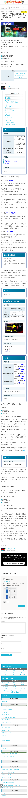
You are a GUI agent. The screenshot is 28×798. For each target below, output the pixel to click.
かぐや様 (5, 686)
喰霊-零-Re (4, 701)
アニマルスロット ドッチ (7, 787)
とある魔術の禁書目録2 (7, 709)
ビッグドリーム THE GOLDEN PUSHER (11, 769)
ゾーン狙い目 (8, 117)
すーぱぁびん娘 (5, 714)
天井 (7, 95)
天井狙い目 (8, 115)
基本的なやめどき (9, 122)
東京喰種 (5, 684)
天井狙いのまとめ (10, 124)
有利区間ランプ (9, 109)
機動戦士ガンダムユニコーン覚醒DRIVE (11, 785)
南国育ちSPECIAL (6, 740)
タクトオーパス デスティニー (8, 772)
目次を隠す (16, 93)
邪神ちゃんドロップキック (8, 712)
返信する (22, 606)
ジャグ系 (22, 690)
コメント (3, 621)
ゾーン (7, 104)
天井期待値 (8, 100)
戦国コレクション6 (6, 730)
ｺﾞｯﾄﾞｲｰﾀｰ (14, 684)
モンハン (5, 688)
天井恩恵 (8, 98)
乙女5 (22, 684)
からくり (14, 686)
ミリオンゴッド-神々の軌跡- (8, 782)
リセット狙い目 (9, 118)
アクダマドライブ (6, 793)
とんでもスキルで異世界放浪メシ (9, 717)
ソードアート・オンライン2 (8, 756)
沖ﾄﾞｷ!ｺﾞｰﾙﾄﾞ (14, 690)
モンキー (5, 690)
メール (2, 643)
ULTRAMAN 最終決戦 (6, 732)
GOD (22, 686)
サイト (2, 648)
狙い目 (20, 77)
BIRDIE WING (5, 759)
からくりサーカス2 (6, 727)
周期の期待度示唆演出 (20, 73)
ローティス (4, 738)
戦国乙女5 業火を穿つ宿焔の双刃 (9, 753)
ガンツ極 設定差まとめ (12, 88)
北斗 (14, 682)
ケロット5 (4, 743)
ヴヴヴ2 (14, 688)
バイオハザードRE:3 (6, 774)
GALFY (3, 764)
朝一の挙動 (8, 107)
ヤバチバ (4, 735)
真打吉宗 (4, 795)
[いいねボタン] (4, 602)
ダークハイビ (5, 748)
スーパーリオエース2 (6, 777)
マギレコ (22, 688)
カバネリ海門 (5, 682)
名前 (2, 637)
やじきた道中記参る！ (7, 707)
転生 (22, 682)
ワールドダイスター (6, 719)
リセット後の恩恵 (9, 110)
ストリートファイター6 (7, 722)
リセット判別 (8, 112)
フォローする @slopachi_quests (13, 563)
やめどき (20, 79)
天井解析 (8, 97)
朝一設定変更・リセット (20, 75)
